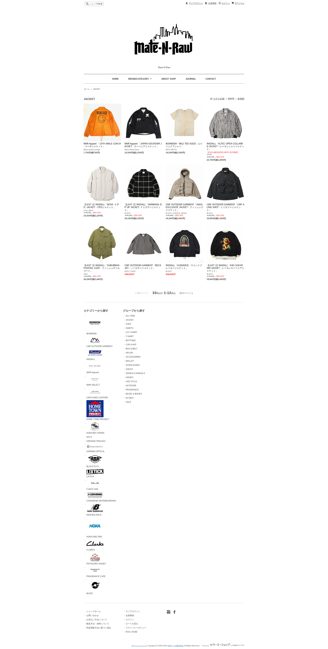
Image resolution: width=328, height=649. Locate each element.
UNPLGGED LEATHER (97, 397)
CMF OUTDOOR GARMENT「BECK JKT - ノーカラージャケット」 (143, 266)
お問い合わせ (92, 615)
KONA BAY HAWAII (95, 433)
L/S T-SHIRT (131, 332)
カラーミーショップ (139, 646)
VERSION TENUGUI (95, 441)
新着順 (241, 98)
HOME (115, 79)
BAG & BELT (131, 348)
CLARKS (90, 550)
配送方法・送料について (97, 624)
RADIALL (90, 359)
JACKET (96, 89)
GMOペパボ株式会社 (175, 646)
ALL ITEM (130, 316)
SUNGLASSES (133, 365)
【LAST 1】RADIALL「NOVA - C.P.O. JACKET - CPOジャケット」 (101, 206)
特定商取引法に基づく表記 (98, 628)
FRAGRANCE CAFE (95, 576)
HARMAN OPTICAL (95, 451)
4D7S (89, 437)
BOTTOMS (131, 340)
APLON (129, 353)
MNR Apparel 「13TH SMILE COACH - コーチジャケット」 (102, 145)
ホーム (87, 89)
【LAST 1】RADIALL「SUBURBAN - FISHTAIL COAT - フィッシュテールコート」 (102, 268)
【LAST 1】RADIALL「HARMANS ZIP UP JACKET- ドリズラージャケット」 (143, 207)
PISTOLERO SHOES (96, 564)
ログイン (226, 3)
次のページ (185, 293)
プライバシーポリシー (136, 628)
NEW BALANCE (93, 515)
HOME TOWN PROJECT (97, 419)
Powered (206, 646)
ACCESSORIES (133, 357)
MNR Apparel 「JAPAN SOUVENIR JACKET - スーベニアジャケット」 (143, 145)
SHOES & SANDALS (135, 373)
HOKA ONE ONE (94, 537)
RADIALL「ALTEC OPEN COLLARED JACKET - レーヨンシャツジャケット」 (225, 146)
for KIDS (129, 398)
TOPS (128, 324)
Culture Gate (92, 489)
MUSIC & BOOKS (134, 394)
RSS (128, 632)
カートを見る (132, 624)
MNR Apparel (92, 372)
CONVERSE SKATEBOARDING (101, 501)
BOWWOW (91, 333)
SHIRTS (129, 328)
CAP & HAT (131, 344)
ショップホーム (93, 611)
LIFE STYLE (131, 381)
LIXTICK (90, 476)
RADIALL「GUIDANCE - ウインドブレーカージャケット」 (184, 266)
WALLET (130, 361)
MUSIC (89, 593)
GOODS (129, 377)
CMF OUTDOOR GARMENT (99, 346)
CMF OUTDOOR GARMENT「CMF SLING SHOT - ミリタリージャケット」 (225, 207)
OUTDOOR (131, 385)
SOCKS (129, 369)
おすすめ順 (218, 98)
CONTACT (211, 79)
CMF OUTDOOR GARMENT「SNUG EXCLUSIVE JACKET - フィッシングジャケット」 (184, 207)
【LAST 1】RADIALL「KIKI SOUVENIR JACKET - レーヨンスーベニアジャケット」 (225, 268)
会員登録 (212, 3)
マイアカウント (196, 3)
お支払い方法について (96, 619)
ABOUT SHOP (168, 79)
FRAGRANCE (132, 390)
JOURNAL (191, 79)
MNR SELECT (93, 385)
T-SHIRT (130, 336)
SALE (128, 402)
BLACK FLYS (92, 466)
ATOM (134, 632)
